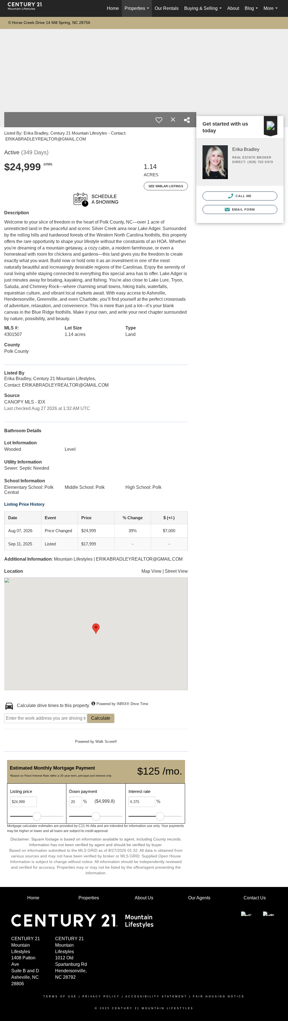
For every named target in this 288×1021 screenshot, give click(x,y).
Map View (151, 571)
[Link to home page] (28, 8)
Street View (176, 571)
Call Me (243, 196)
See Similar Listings (165, 186)
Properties (138, 11)
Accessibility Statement (156, 996)
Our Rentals (167, 8)
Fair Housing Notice (219, 996)
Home (113, 8)
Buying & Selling (204, 11)
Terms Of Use (60, 996)
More (272, 11)
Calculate (100, 718)
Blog (252, 11)
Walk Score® (106, 741)
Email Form (243, 209)
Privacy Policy (101, 996)
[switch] (159, 120)
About (233, 8)
